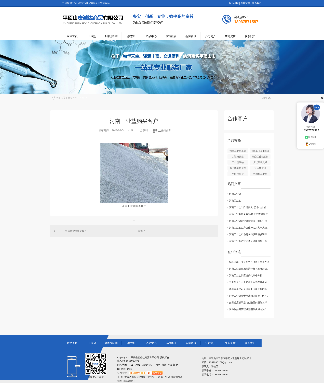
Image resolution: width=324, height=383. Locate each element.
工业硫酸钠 (238, 162)
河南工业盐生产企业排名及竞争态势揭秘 (250, 227)
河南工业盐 (235, 193)
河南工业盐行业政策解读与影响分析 (248, 220)
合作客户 (82, 97)
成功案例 (171, 36)
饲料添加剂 (111, 36)
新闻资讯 (190, 36)
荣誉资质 (230, 36)
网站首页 (72, 36)
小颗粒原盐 (238, 173)
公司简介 (210, 36)
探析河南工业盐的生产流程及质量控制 (249, 262)
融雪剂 (131, 36)
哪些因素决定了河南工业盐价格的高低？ (250, 289)
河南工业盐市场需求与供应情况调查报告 (250, 234)
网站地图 (234, 3)
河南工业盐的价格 (260, 150)
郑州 (164, 364)
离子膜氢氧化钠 (238, 168)
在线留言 (245, 3)
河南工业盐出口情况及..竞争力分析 (247, 207)
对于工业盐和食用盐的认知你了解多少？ (250, 295)
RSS (131, 364)
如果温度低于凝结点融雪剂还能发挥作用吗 (250, 302)
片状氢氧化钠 (260, 162)
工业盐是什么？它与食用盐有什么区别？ (250, 282)
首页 (70, 97)
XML (138, 364)
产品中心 (151, 36)
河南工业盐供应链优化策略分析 (245, 275)
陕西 (123, 368)
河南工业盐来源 (238, 150)
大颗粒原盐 (238, 156)
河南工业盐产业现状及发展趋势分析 (248, 241)
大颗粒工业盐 (260, 173)
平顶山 (171, 364)
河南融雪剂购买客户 (76, 231)
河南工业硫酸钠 (260, 156)
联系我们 (257, 3)
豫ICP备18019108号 (128, 360)
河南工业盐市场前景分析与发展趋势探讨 (250, 268)
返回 (264, 97)
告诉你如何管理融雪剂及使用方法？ (248, 309)
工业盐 (92, 36)
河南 (158, 364)
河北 (129, 368)
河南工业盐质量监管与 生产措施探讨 (248, 214)
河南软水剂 (260, 168)
